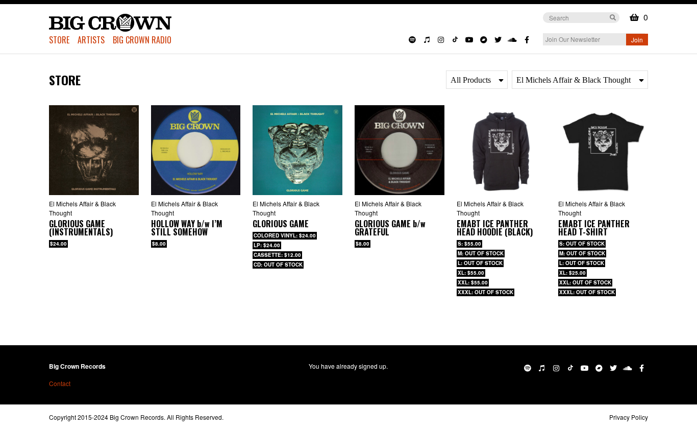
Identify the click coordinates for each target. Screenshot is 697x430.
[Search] (613, 16)
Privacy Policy (628, 417)
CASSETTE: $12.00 (277, 254)
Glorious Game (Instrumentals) (81, 228)
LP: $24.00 (267, 245)
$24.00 (58, 243)
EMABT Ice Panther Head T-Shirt (594, 228)
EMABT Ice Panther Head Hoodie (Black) (495, 228)
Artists (91, 40)
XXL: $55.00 (473, 282)
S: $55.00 (469, 243)
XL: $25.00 (572, 272)
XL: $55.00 (471, 272)
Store (59, 40)
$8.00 (159, 243)
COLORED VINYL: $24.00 (285, 235)
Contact (59, 383)
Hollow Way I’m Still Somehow (186, 228)
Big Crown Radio (142, 40)
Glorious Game (281, 224)
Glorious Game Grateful (390, 228)
